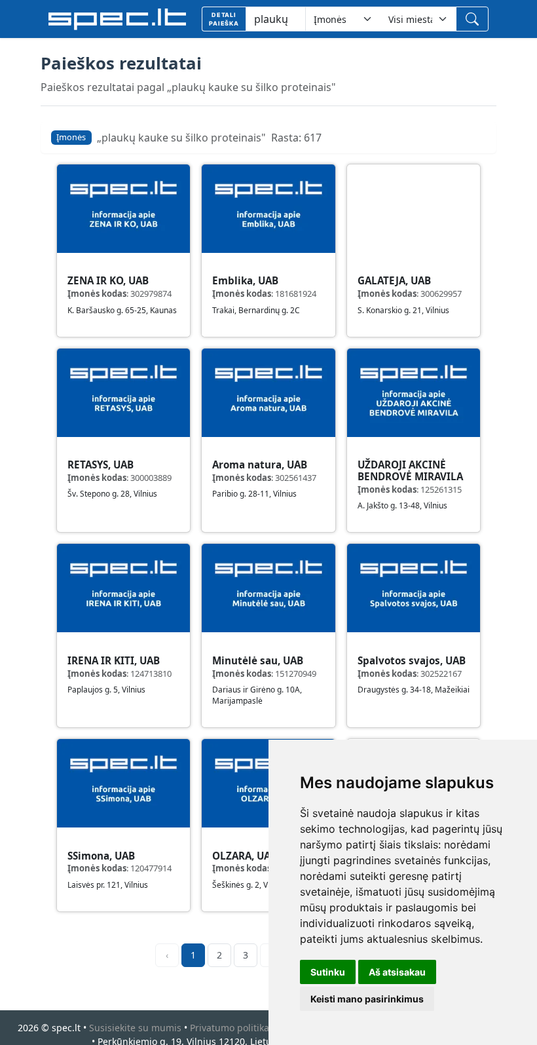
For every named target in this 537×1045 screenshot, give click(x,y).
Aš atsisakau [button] (397, 972)
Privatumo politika (229, 1027)
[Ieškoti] (472, 19)
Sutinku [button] (327, 972)
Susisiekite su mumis (135, 1027)
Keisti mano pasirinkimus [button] (367, 998)
